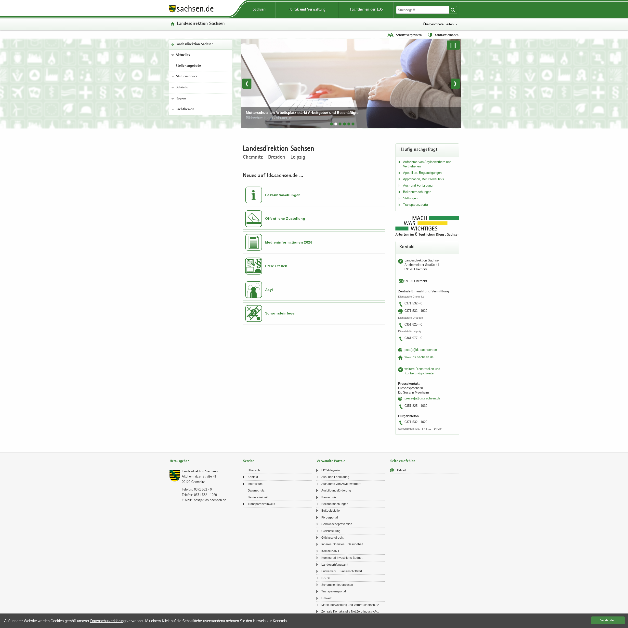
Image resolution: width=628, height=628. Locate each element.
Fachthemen (185, 109)
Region (181, 99)
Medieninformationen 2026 (288, 242)
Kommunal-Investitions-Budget (341, 558)
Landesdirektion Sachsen (194, 44)
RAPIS (325, 578)
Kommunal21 (330, 551)
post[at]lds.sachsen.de (421, 350)
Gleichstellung (330, 531)
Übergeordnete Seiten (438, 24)
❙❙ (453, 45)
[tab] (331, 124)
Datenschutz (256, 490)
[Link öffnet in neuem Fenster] (191, 12)
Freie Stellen (276, 266)
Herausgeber (179, 461)
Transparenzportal (416, 204)
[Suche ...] (453, 10)
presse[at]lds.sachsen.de (422, 398)
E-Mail (401, 470)
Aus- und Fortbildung (417, 185)
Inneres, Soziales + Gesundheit (342, 544)
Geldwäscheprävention (336, 524)
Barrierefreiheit (258, 497)
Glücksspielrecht (332, 537)
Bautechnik (328, 497)
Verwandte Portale (331, 461)
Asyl (269, 290)
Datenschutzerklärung (108, 621)
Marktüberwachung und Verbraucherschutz (350, 605)
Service (248, 461)
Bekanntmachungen (283, 195)
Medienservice (187, 77)
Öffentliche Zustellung (285, 218)
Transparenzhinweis (261, 504)
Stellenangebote (188, 66)
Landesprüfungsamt (334, 564)
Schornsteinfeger (280, 313)
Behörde (182, 88)
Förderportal (329, 517)
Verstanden (607, 620)
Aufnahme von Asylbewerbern (341, 484)
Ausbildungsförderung (336, 490)
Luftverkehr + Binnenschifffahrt (341, 571)
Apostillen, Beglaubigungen (422, 173)
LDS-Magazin (330, 470)
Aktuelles (183, 55)
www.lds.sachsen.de (419, 357)
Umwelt (326, 598)
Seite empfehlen (402, 461)
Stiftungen (410, 198)
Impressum (255, 484)
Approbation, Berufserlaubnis (423, 179)
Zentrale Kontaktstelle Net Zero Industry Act (350, 611)
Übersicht (254, 470)
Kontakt (253, 477)
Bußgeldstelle (330, 510)
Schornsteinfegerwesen (337, 585)
